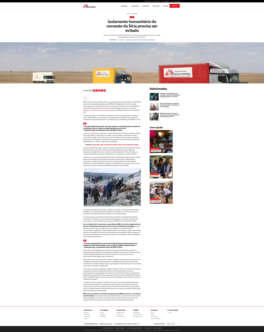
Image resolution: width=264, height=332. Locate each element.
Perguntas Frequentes (155, 318)
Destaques (154, 310)
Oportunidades (136, 312)
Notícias (129, 13)
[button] (94, 90)
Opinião (152, 314)
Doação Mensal (154, 142)
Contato (85, 318)
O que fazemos (135, 6)
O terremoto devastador (90, 133)
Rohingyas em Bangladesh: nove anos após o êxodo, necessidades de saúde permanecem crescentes (170, 95)
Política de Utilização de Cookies (134, 328)
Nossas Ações (121, 310)
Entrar (170, 312)
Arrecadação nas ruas (137, 316)
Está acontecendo (120, 316)
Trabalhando (103, 316)
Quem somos (88, 310)
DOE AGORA (175, 5)
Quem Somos (124, 6)
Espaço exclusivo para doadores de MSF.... (159, 197)
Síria (133, 17)
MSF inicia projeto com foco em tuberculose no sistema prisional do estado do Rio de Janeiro (169, 115)
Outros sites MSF (159, 323)
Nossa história (87, 314)
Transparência (87, 316)
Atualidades (145, 6)
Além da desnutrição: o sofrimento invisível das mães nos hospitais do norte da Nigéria (169, 105)
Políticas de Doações (120, 328)
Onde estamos (120, 314)
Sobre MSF (86, 312)
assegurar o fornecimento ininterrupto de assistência (100, 110)
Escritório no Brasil (137, 314)
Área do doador (154, 196)
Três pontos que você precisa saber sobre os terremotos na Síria (115, 144)
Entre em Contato (157, 328)
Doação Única (154, 168)
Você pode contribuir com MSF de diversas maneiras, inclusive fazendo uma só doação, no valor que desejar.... (160, 171)
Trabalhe (165, 6)
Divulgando (102, 314)
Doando (102, 312)
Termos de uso (147, 328)
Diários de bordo (154, 316)
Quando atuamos (120, 312)
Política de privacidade (108, 328)
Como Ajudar (155, 6)
